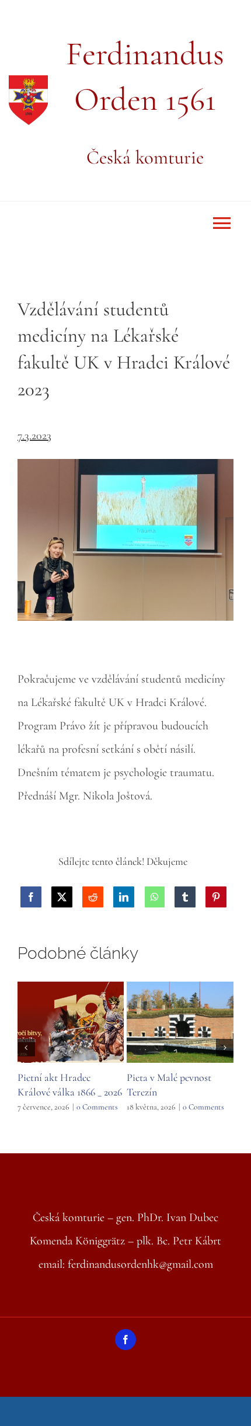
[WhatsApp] (155, 897)
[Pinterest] (216, 897)
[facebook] (125, 1339)
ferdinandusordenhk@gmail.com (140, 1264)
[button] (26, 1047)
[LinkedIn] (123, 897)
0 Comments (97, 1107)
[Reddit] (92, 897)
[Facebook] (31, 897)
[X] (61, 897)
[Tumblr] (185, 897)
